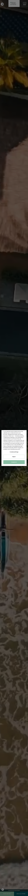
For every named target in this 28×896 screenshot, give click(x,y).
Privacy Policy (16, 439)
